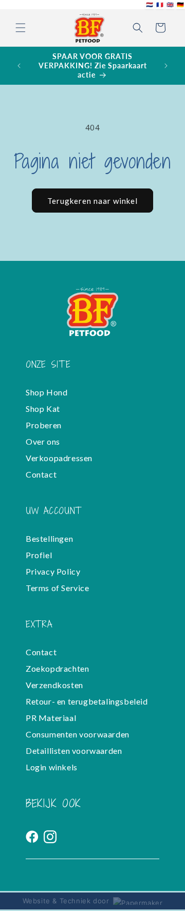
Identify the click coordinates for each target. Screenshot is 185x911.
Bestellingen (49, 538)
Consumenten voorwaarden (78, 734)
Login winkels (52, 767)
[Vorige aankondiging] (19, 65)
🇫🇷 (160, 4)
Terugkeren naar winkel (92, 200)
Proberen (44, 425)
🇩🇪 (180, 4)
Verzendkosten (54, 685)
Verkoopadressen (59, 458)
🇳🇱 (150, 4)
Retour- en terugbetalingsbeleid (87, 701)
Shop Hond (46, 392)
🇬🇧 (170, 4)
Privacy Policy (53, 571)
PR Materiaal (51, 718)
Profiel (39, 555)
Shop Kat (43, 408)
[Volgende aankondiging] (166, 65)
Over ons (43, 441)
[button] (20, 27)
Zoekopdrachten (57, 668)
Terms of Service (57, 588)
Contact (41, 474)
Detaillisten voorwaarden (74, 750)
